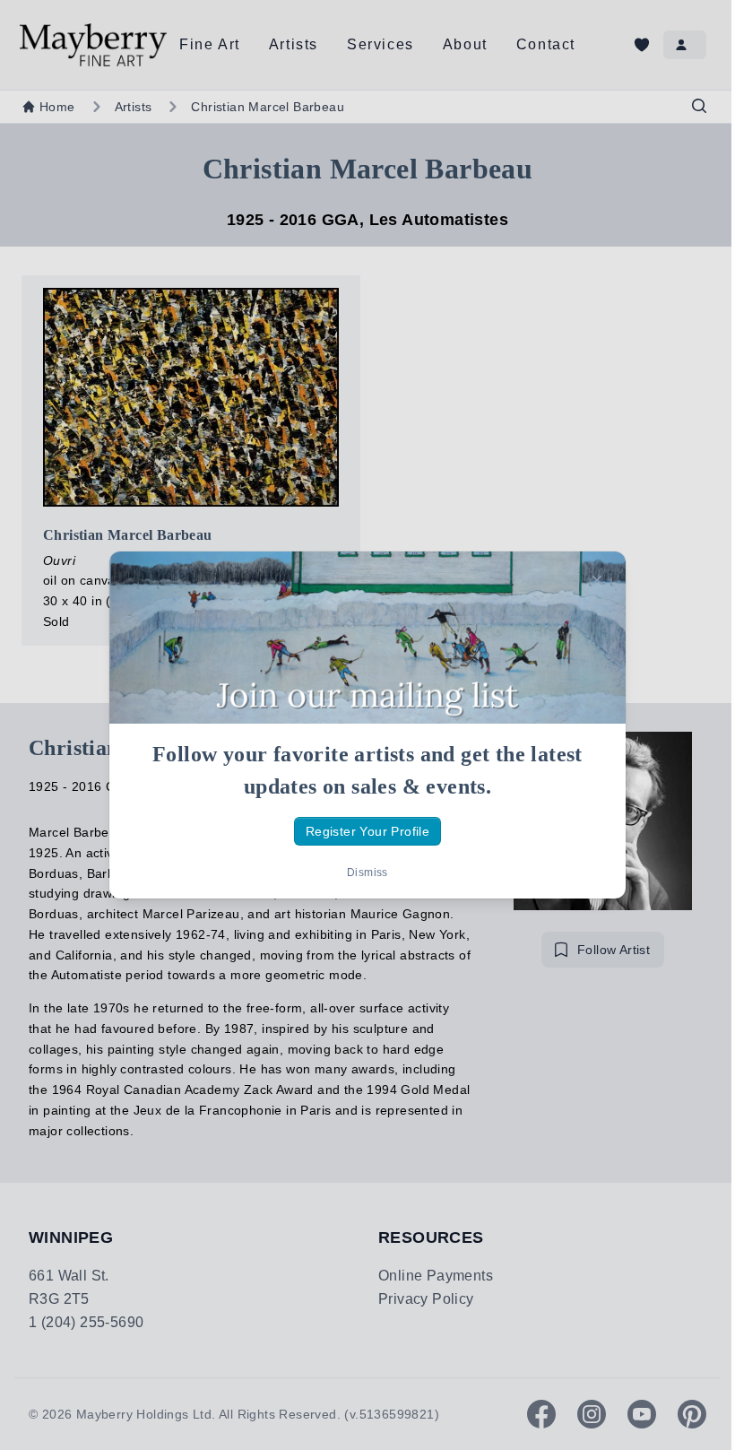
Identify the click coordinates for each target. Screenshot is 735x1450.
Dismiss (367, 872)
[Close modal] (597, 580)
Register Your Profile (367, 831)
